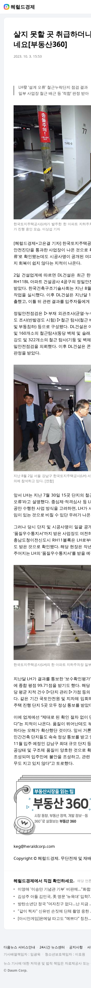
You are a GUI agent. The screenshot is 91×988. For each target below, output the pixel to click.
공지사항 (76, 947)
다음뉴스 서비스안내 (19, 947)
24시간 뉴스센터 (52, 947)
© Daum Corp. (15, 970)
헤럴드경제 (23, 6)
